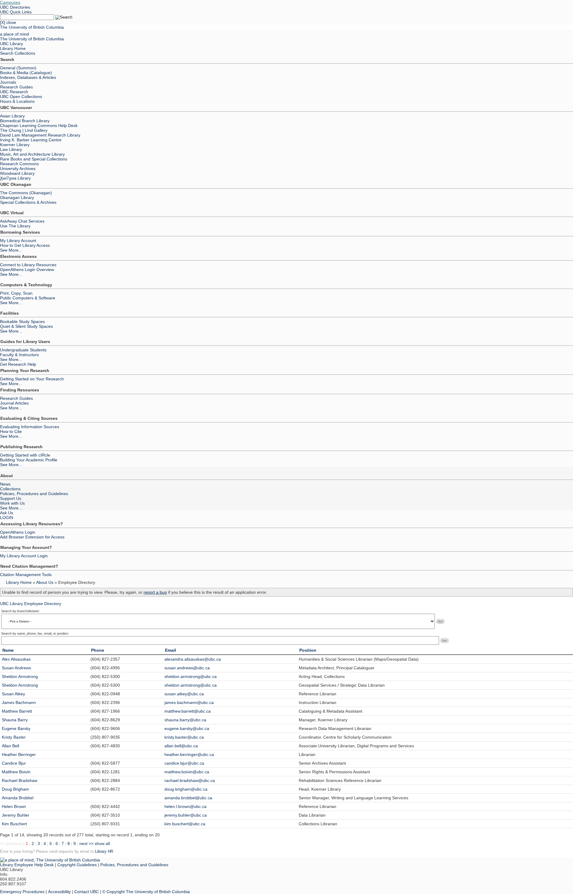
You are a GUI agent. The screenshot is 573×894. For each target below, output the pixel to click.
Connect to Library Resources (28, 264)
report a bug (155, 592)
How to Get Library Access (25, 245)
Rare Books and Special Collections (33, 159)
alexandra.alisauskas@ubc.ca (192, 659)
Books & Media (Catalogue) (26, 72)
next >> (86, 843)
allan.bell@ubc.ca (181, 745)
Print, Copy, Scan (16, 293)
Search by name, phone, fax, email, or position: (35, 633)
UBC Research (14, 91)
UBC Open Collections (21, 96)
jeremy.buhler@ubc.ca (185, 815)
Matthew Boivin (16, 771)
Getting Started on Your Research (32, 378)
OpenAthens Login (17, 532)
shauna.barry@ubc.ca (185, 719)
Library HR (104, 851)
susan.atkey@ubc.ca (184, 693)
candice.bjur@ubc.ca (184, 763)
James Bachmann (19, 702)
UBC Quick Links (16, 12)
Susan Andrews (16, 667)
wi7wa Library (15, 178)
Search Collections (17, 53)
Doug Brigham (15, 789)
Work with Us (12, 503)
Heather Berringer (19, 754)
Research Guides (16, 87)
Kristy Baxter (14, 737)
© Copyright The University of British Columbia (146, 891)
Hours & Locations (17, 101)
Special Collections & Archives (28, 202)
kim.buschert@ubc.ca (184, 823)
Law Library (11, 149)
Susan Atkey (13, 693)
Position (307, 650)
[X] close (8, 22)
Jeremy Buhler (15, 815)
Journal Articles (14, 403)
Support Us (10, 498)
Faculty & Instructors (19, 354)
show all (102, 843)
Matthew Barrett (17, 711)
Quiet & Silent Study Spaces (26, 326)
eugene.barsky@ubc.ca (186, 728)
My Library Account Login (24, 555)
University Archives (18, 168)
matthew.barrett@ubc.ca (187, 711)
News (5, 484)
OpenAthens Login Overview (27, 269)
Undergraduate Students (23, 350)
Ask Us (6, 512)
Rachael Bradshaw (19, 780)
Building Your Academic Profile (28, 459)
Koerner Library (15, 144)
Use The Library (15, 225)
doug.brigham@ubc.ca (185, 789)
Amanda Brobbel (17, 797)
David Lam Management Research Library (40, 135)
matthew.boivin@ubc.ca (186, 771)
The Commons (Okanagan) (26, 192)
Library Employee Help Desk (27, 864)
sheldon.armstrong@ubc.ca (190, 676)
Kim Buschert (14, 823)
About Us (8, 469)
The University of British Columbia (32, 27)
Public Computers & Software (27, 298)
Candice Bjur (14, 763)
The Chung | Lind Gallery (23, 130)
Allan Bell (10, 745)
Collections (10, 488)
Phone (97, 650)
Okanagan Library (17, 197)
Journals (8, 82)
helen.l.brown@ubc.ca (185, 806)
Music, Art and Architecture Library (32, 154)
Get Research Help (18, 364)
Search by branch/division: (20, 611)
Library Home (13, 48)
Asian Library (12, 116)
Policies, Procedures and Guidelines (34, 493)
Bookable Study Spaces (22, 321)
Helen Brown (14, 806)
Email (170, 650)
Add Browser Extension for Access (32, 537)
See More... (11, 250)
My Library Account (18, 240)
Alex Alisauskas (16, 659)
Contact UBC (86, 891)
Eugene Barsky (16, 728)
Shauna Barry (15, 719)
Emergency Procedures (22, 891)
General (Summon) (18, 67)
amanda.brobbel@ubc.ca (188, 797)
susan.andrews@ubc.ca (187, 667)
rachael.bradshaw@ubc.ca (189, 780)
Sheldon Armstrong (20, 676)
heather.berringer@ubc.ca (189, 754)
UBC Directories (15, 7)
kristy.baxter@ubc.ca (184, 737)
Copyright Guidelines (77, 864)
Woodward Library (17, 173)
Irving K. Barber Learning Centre (30, 139)
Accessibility (59, 891)
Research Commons (19, 163)
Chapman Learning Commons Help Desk (39, 125)
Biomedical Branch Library (25, 120)
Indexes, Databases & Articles (28, 77)
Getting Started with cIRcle (25, 455)
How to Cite (11, 431)
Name (8, 650)
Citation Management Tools (26, 574)
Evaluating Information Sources (29, 426)
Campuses (10, 2)
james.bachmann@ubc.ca (189, 702)
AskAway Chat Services (22, 221)
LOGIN (6, 517)
